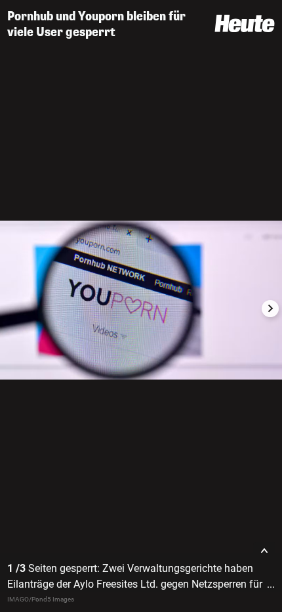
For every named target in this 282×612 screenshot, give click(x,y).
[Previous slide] (11, 308)
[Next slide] (270, 308)
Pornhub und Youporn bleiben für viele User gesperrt (96, 24)
